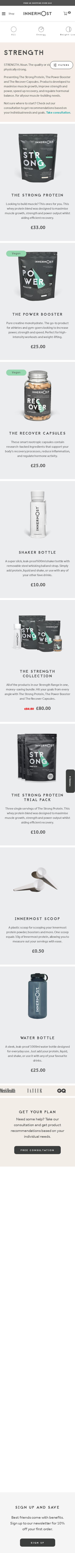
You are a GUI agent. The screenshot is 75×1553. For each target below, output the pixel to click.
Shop (11, 13)
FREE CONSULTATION (37, 1150)
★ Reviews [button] (70, 781)
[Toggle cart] (65, 14)
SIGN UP (37, 1543)
